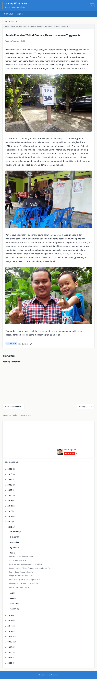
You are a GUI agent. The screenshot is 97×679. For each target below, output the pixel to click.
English (20, 14)
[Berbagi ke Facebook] (23, 344)
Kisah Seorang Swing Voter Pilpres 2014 (24, 580)
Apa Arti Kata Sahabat (17, 560)
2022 (9, 490)
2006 (9, 652)
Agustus (13, 547)
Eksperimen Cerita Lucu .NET (20, 587)
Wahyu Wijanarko (16, 3)
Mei (11, 593)
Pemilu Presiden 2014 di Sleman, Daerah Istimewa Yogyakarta (42, 35)
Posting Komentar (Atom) (21, 415)
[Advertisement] (38, 439)
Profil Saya (8, 14)
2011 (9, 626)
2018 (9, 506)
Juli (11, 553)
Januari (13, 609)
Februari (13, 603)
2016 (9, 516)
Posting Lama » (85, 406)
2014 (10, 527)
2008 (9, 642)
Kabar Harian (16, 26)
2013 (9, 615)
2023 (9, 485)
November (14, 532)
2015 (9, 522)
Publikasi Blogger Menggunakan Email (23, 583)
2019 (9, 501)
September (14, 542)
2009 (9, 636)
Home (7, 26)
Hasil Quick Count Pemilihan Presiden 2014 (25, 564)
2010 (9, 631)
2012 (9, 620)
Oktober (13, 537)
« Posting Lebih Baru (13, 406)
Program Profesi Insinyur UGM (20, 576)
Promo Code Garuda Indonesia (21, 572)
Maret (12, 598)
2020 (9, 495)
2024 (9, 479)
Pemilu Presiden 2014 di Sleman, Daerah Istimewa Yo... (30, 568)
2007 (9, 647)
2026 (9, 469)
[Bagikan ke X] (19, 344)
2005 (9, 658)
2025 (9, 474)
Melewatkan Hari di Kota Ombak (21, 557)
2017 (9, 511)
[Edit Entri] (30, 343)
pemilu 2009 (32, 53)
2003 (9, 663)
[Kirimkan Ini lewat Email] (26, 344)
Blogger (56, 675)
